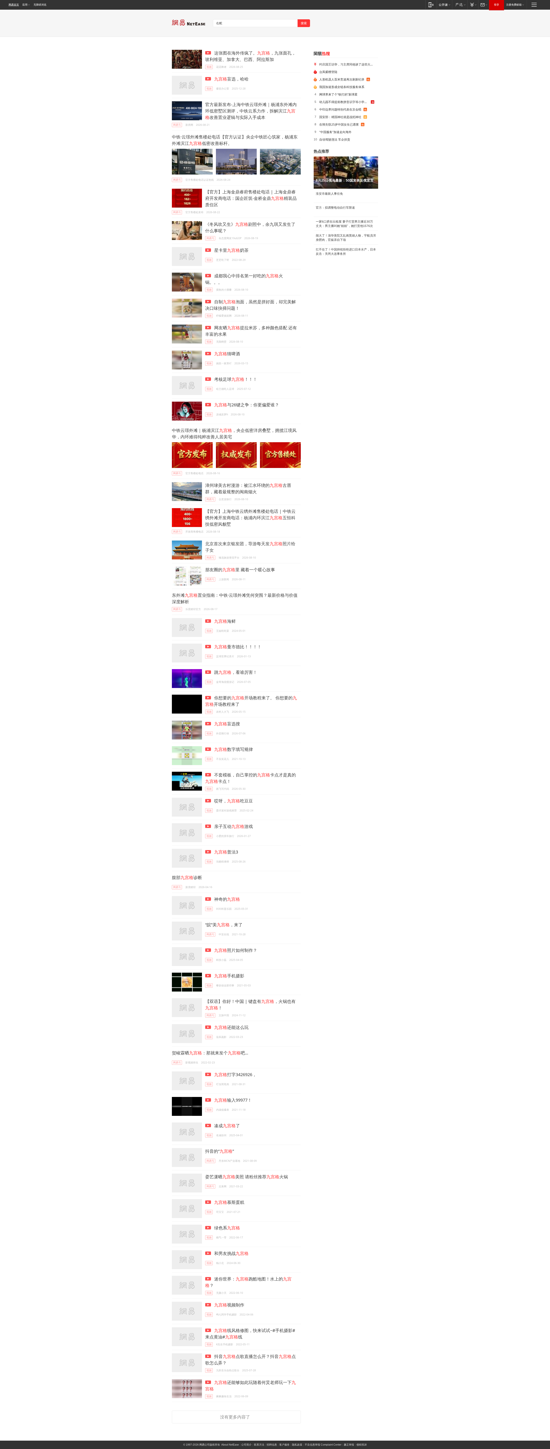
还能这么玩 (231, 1027)
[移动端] (431, 4)
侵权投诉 (361, 1444)
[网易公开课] (444, 4)
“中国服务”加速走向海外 (335, 132)
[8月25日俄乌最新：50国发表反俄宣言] (346, 172)
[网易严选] (459, 4)
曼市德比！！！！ (237, 647)
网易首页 (14, 4)
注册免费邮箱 (514, 4)
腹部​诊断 (187, 877)
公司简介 (246, 1444)
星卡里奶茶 (231, 250)
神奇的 (226, 899)
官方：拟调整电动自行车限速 (335, 207)
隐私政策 (297, 1444)
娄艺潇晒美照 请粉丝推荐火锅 (246, 1177)
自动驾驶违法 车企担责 (334, 139)
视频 (209, 67)
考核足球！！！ (235, 379)
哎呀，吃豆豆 (233, 801)
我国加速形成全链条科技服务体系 (341, 87)
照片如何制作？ (235, 950)
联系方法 (259, 1444)
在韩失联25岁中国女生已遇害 (339, 124)
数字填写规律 (233, 749)
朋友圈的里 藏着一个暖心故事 (240, 570)
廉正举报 (349, 1444)
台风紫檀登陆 (328, 72)
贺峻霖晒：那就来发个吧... (210, 1053)
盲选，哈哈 (231, 79)
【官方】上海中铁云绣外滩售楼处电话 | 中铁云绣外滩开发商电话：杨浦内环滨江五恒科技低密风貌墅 (250, 517)
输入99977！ (233, 1100)
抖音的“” (219, 1151)
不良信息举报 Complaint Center (323, 1444)
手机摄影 (229, 976)
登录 (496, 4)
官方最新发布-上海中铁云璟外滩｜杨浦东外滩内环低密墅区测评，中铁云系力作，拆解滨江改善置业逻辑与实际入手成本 (251, 111)
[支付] (472, 4)
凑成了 (226, 1126)
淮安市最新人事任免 (329, 193)
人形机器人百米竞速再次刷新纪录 (341, 79)
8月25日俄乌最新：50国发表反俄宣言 (345, 180)
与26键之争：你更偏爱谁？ (246, 405)
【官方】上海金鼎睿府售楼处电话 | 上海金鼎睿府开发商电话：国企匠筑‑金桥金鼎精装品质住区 (251, 198)
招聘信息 (272, 1444)
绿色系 (226, 1228)
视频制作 (229, 1305)
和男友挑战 (231, 1253)
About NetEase (230, 1444)
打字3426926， (235, 1074)
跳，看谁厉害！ (235, 672)
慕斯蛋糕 (229, 1202)
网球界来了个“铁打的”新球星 (338, 94)
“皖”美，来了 (224, 925)
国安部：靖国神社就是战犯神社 (340, 117)
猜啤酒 (227, 354)
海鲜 (225, 621)
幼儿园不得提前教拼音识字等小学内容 (344, 102)
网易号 (177, 125)
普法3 (226, 852)
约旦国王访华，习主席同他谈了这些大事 (346, 64)
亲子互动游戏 (233, 826)
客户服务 (284, 1444)
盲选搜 (227, 724)
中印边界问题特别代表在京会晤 (340, 109)
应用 (25, 4)
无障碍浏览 (40, 4)
